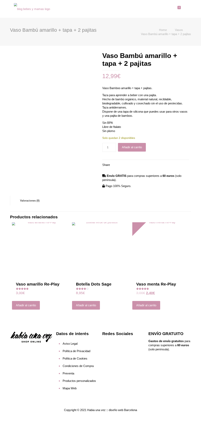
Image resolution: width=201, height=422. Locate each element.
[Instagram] (113, 341)
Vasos (179, 30)
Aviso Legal (70, 343)
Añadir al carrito (132, 147)
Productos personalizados (79, 380)
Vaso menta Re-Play (156, 284)
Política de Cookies (75, 358)
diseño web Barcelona (123, 410)
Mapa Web (70, 388)
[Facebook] (106, 341)
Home (163, 30)
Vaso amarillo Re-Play (37, 284)
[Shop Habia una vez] (32, 9)
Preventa (68, 373)
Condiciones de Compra (78, 366)
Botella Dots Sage (93, 284)
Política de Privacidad (76, 351)
